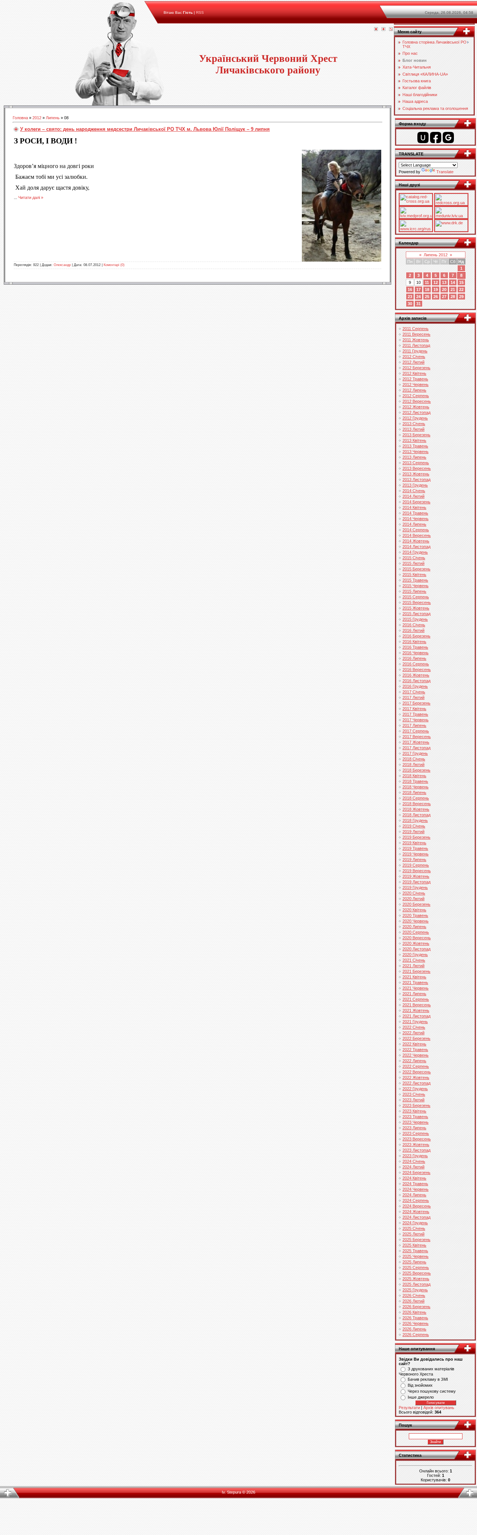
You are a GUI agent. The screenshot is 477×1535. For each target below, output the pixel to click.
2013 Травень (415, 446)
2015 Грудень (415, 619)
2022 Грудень (415, 1088)
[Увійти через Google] (448, 137)
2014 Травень (415, 513)
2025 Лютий (413, 1234)
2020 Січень (413, 893)
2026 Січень (413, 1295)
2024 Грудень (415, 1223)
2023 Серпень (415, 1133)
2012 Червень (415, 384)
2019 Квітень (414, 843)
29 (461, 296)
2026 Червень (415, 1323)
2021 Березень (416, 971)
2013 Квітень (414, 440)
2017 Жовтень (415, 742)
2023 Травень (415, 1116)
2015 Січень (413, 558)
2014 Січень (413, 490)
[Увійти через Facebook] (435, 137)
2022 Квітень (414, 1044)
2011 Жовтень (415, 340)
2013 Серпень (415, 462)
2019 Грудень (415, 887)
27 (444, 296)
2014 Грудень (415, 552)
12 (435, 282)
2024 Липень (414, 1195)
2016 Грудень (415, 686)
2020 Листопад (416, 949)
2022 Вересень (416, 1072)
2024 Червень (415, 1189)
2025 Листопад (416, 1284)
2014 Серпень (415, 530)
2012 (36, 117)
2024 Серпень (415, 1200)
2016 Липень (414, 658)
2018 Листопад (416, 815)
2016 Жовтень (415, 675)
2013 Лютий (413, 429)
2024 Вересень (416, 1206)
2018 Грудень (415, 820)
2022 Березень (416, 1038)
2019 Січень (413, 826)
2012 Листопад (416, 412)
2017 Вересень (416, 736)
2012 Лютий (413, 362)
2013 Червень (415, 451)
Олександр (62, 265)
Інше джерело (421, 1397)
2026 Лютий (413, 1301)
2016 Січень (413, 625)
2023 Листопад (416, 1150)
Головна (20, 117)
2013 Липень (414, 457)
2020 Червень (415, 921)
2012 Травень (415, 379)
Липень (53, 117)
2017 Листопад (416, 748)
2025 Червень (415, 1256)
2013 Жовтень (415, 474)
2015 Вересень (416, 602)
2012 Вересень (416, 401)
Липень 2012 (436, 255)
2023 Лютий (413, 1100)
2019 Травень (415, 848)
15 (461, 282)
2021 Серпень (415, 999)
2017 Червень (415, 720)
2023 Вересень (416, 1139)
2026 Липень (414, 1329)
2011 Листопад (416, 345)
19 (435, 289)
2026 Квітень (414, 1312)
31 (418, 303)
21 (453, 289)
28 (453, 296)
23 (410, 296)
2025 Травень (415, 1250)
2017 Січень (413, 692)
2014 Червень (415, 518)
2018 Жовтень (415, 809)
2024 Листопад (416, 1217)
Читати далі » (30, 197)
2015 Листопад (416, 613)
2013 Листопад (416, 479)
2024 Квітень (414, 1178)
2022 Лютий (413, 1033)
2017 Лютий (413, 697)
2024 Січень (413, 1161)
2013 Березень (416, 435)
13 (444, 282)
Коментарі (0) (114, 265)
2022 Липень (414, 1060)
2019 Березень (416, 837)
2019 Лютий (413, 831)
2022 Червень (415, 1055)
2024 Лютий (413, 1167)
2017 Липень (414, 725)
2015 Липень (414, 591)
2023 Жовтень (415, 1144)
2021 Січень (413, 960)
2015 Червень (415, 585)
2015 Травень (415, 580)
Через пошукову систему (432, 1391)
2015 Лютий (413, 563)
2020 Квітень (414, 910)
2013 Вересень (416, 468)
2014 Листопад (416, 546)
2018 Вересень (416, 803)
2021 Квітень (414, 977)
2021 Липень (414, 993)
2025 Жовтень (415, 1278)
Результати (409, 1407)
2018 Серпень (415, 798)
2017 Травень (415, 714)
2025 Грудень (415, 1290)
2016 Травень (415, 647)
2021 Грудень (415, 1021)
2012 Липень (414, 390)
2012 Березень (416, 367)
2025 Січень (413, 1228)
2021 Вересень (416, 1005)
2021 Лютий (413, 965)
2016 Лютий (413, 630)
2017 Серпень (415, 731)
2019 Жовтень (415, 876)
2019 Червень (415, 854)
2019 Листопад (416, 882)
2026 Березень (416, 1306)
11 (427, 282)
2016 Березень (416, 636)
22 (461, 289)
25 (427, 296)
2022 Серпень (415, 1066)
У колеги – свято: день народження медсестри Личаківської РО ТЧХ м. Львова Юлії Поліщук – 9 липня (145, 129)
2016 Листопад (416, 680)
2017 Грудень (415, 753)
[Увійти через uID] (423, 137)
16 (410, 289)
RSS (200, 12)
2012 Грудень (415, 418)
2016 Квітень (414, 641)
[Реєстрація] (383, 29)
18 (427, 289)
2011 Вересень (416, 334)
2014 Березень (416, 502)
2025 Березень (416, 1239)
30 (410, 303)
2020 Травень (415, 915)
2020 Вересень (416, 938)
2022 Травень (415, 1049)
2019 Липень (414, 859)
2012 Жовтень (415, 407)
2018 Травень (415, 781)
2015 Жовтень (415, 608)
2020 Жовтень (415, 943)
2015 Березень (416, 569)
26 (435, 296)
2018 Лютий (413, 764)
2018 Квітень (414, 775)
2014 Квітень (414, 507)
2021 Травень (415, 982)
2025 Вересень (416, 1273)
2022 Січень (413, 1027)
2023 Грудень (415, 1155)
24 (418, 296)
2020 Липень (414, 926)
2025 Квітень (414, 1245)
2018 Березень (416, 770)
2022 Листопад (416, 1083)
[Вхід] (391, 29)
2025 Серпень (415, 1267)
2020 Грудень (415, 954)
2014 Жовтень (415, 541)
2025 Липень (414, 1262)
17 (418, 289)
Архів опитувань (438, 1407)
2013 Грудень (415, 485)
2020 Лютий (413, 898)
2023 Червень (415, 1122)
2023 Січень (413, 1094)
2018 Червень (415, 787)
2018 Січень (413, 759)
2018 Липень (414, 792)
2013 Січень (413, 423)
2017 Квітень (414, 708)
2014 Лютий (413, 496)
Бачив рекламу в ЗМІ (428, 1379)
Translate (445, 172)
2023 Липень (414, 1128)
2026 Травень (415, 1318)
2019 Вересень (416, 870)
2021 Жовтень (415, 1010)
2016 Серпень (415, 664)
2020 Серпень (415, 932)
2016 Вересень (416, 669)
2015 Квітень (414, 574)
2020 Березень (416, 904)
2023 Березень (416, 1105)
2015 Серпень (415, 597)
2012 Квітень (414, 373)
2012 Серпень (415, 395)
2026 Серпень (415, 1334)
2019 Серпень (415, 865)
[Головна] (376, 29)
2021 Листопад (416, 1016)
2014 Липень (414, 524)
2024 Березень (416, 1172)
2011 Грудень (414, 351)
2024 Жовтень (415, 1211)
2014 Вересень (416, 535)
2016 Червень (415, 653)
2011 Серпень (415, 328)
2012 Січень (413, 356)
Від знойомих (420, 1385)
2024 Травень (415, 1183)
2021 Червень (415, 988)
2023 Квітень (414, 1111)
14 (453, 282)
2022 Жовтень (415, 1077)
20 (444, 289)
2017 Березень (416, 703)
